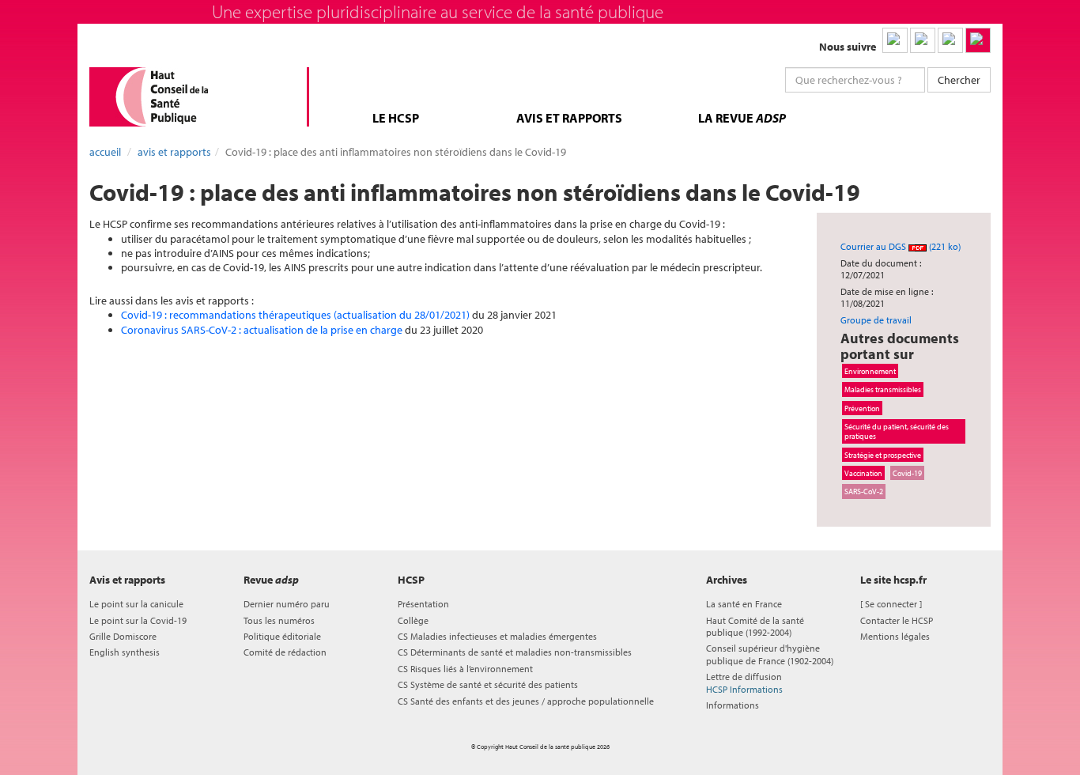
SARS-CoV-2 (863, 491)
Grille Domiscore (123, 636)
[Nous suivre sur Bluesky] (922, 40)
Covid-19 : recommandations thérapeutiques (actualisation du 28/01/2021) (295, 315)
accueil (105, 152)
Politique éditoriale (282, 636)
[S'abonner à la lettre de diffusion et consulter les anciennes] (978, 40)
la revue (742, 118)
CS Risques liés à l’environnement (465, 669)
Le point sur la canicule (136, 604)
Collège (413, 620)
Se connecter (891, 604)
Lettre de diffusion (744, 682)
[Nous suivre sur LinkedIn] (895, 40)
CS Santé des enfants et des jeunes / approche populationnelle (526, 701)
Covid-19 (907, 473)
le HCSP (395, 118)
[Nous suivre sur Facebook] (950, 40)
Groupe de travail (876, 320)
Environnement (870, 371)
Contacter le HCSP (896, 620)
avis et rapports (569, 118)
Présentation (423, 604)
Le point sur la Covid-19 (138, 620)
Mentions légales (895, 636)
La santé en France (744, 604)
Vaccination (863, 473)
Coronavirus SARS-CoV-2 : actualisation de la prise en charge (261, 330)
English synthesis (124, 652)
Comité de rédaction (285, 652)
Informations (732, 705)
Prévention (862, 408)
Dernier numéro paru (287, 604)
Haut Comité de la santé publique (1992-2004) (755, 626)
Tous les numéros (279, 620)
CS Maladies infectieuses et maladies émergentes (497, 636)
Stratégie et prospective (882, 454)
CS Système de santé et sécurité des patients (488, 684)
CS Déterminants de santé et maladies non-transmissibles (515, 652)
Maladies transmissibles (882, 389)
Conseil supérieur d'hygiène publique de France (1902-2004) (769, 654)
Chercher (959, 80)
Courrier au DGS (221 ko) (900, 246)
